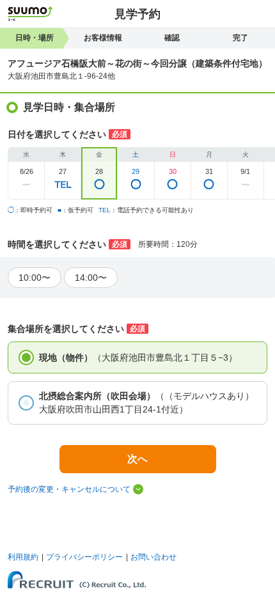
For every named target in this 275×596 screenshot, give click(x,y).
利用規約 (23, 557)
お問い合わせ (153, 557)
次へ (137, 458)
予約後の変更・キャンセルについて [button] (69, 489)
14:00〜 (91, 277)
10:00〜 (35, 277)
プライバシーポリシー (84, 557)
